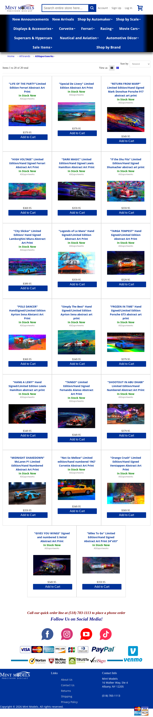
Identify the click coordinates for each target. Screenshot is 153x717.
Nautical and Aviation (78, 38)
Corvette (66, 28)
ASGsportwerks (44, 56)
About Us (66, 679)
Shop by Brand (108, 47)
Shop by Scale (127, 19)
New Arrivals (63, 19)
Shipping (66, 696)
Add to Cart (28, 137)
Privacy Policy (69, 702)
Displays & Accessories (32, 28)
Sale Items (41, 47)
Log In (128, 8)
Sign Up (116, 8)
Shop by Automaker (94, 19)
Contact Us (67, 685)
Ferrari (87, 28)
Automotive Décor (121, 38)
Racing (106, 28)
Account (103, 8)
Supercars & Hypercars (33, 38)
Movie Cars (128, 28)
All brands (24, 56)
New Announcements (30, 19)
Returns (66, 691)
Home (10, 56)
